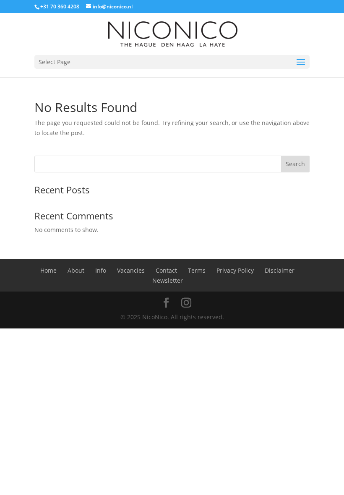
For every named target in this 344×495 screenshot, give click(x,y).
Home (48, 270)
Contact (166, 270)
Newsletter (167, 280)
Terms (197, 270)
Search (295, 164)
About (76, 270)
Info (100, 270)
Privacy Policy (235, 270)
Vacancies (131, 270)
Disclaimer (279, 270)
